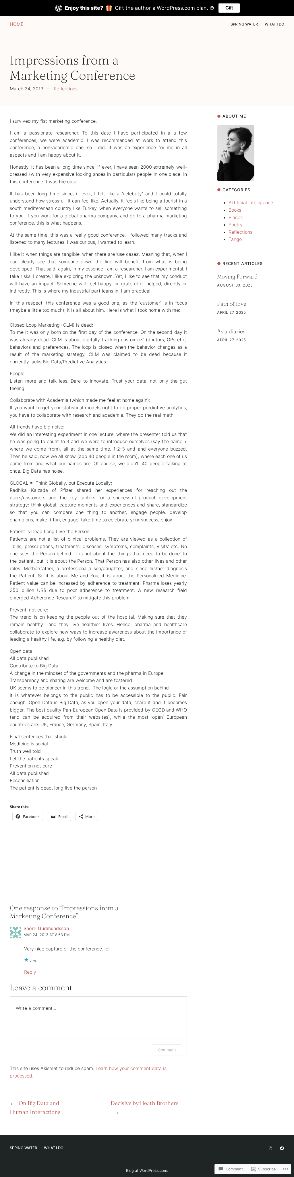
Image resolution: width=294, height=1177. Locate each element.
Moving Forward (237, 276)
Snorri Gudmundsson (46, 928)
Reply (30, 972)
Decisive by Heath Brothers (145, 1103)
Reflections (66, 88)
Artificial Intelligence (251, 202)
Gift (229, 7)
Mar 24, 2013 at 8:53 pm (46, 935)
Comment (167, 1049)
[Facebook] (282, 1148)
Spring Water (244, 24)
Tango (235, 239)
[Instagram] (270, 1148)
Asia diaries (231, 331)
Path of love (231, 303)
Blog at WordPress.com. (147, 1170)
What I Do (274, 24)
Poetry (236, 224)
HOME (17, 24)
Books (235, 210)
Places (236, 217)
